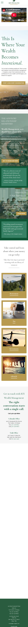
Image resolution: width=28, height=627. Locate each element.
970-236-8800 (15, 426)
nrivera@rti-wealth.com (14, 623)
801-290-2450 (15, 439)
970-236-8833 (15, 424)
